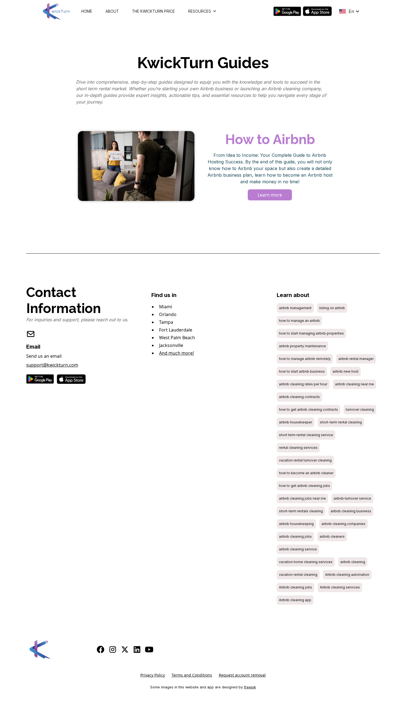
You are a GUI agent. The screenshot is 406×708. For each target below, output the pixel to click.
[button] (202, 11)
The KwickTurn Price (153, 11)
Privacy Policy (152, 675)
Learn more (270, 195)
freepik (250, 687)
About (112, 11)
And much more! (176, 353)
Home (86, 11)
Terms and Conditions (192, 675)
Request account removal (242, 675)
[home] (56, 11)
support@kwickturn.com (52, 365)
